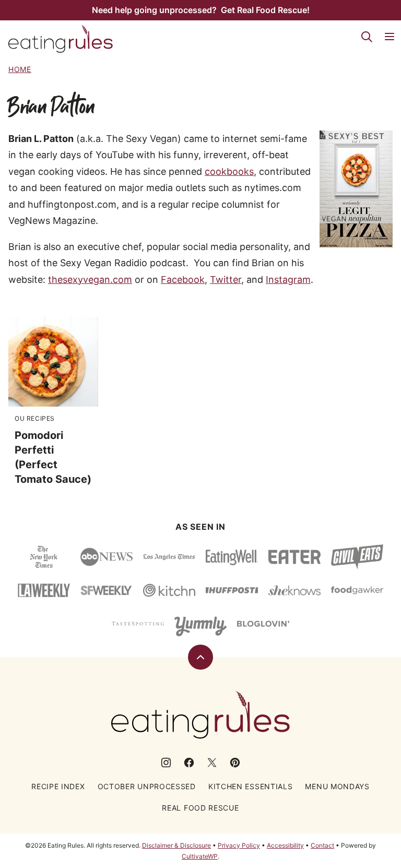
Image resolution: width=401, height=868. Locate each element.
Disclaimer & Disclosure (176, 845)
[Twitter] (211, 762)
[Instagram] (166, 762)
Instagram (288, 279)
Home (19, 69)
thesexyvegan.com (90, 279)
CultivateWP (200, 856)
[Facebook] (189, 762)
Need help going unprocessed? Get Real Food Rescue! (201, 10)
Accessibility (285, 845)
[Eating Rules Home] (60, 39)
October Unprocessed (147, 786)
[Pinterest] (234, 762)
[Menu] (389, 36)
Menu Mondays (337, 786)
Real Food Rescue (200, 807)
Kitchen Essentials (250, 786)
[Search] (366, 36)
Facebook (183, 279)
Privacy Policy (239, 845)
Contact (322, 845)
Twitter (225, 279)
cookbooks (229, 171)
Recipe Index (58, 786)
